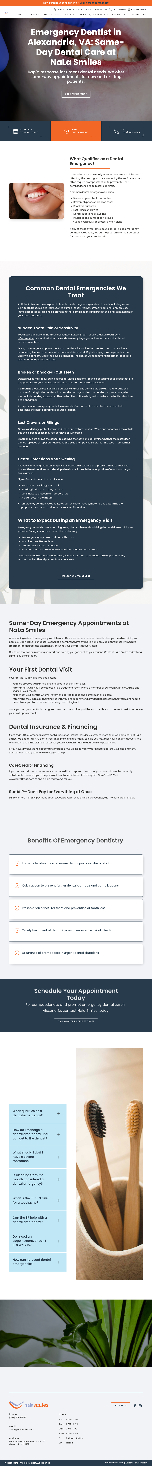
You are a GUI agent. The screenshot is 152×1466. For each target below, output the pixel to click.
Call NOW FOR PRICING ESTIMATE (76, 1022)
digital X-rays (36, 545)
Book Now (120, 1406)
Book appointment (76, 94)
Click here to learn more (94, 3)
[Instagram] (140, 1406)
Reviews (116, 15)
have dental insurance (56, 735)
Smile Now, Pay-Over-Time (94, 15)
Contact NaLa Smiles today (120, 652)
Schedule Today (52, 1353)
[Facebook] (134, 1406)
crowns (47, 396)
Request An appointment (76, 576)
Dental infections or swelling (89, 214)
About (20, 15)
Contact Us (139, 15)
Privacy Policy (141, 1463)
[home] (10, 13)
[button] (21, 15)
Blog (126, 15)
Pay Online (70, 15)
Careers (129, 1463)
